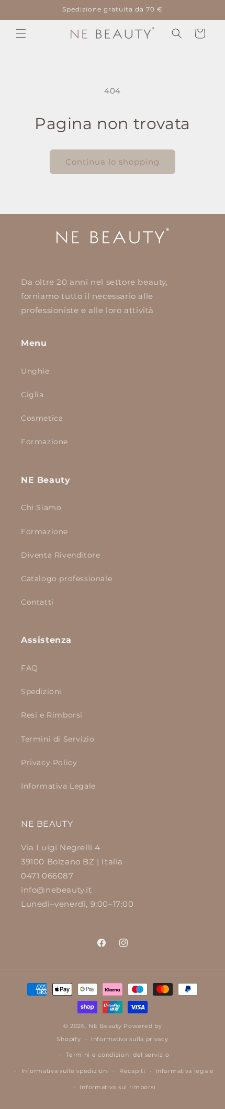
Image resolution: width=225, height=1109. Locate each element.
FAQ (29, 668)
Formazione (44, 441)
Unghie (35, 371)
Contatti (37, 602)
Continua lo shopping (112, 162)
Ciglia (32, 394)
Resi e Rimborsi (52, 715)
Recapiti (132, 1071)
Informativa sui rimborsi (117, 1087)
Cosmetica (42, 418)
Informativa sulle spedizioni (65, 1071)
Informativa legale (184, 1071)
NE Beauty (104, 1026)
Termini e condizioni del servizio (117, 1054)
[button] (20, 33)
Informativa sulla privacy (129, 1039)
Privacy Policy (49, 762)
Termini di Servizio (57, 739)
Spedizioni (41, 691)
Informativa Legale (58, 786)
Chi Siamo (41, 507)
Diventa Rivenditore (60, 555)
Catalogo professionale (66, 578)
